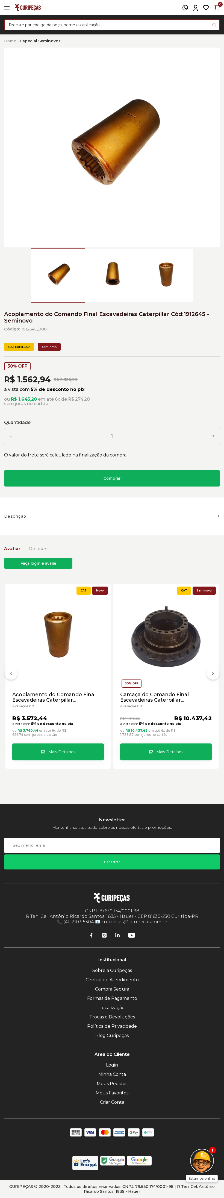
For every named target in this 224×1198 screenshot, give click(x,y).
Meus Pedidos (112, 1083)
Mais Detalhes (61, 751)
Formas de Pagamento (112, 998)
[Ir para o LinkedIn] (117, 935)
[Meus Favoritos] (206, 7)
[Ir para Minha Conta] (195, 8)
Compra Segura (112, 989)
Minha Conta (112, 1074)
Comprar (112, 478)
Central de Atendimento (112, 979)
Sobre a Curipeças (112, 970)
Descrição (15, 516)
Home (10, 41)
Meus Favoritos (112, 1093)
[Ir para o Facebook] (91, 935)
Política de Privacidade (112, 1026)
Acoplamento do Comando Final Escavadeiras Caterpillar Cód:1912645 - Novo (54, 697)
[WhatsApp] (185, 7)
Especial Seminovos (40, 41)
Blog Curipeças (112, 1035)
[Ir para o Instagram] (104, 935)
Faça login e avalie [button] (38, 563)
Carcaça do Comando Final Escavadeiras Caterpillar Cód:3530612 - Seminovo (154, 697)
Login (112, 1065)
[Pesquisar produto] (214, 25)
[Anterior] (10, 674)
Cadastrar (112, 862)
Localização (112, 1007)
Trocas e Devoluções (112, 1017)
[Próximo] (213, 674)
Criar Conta (112, 1102)
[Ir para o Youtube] (131, 935)
